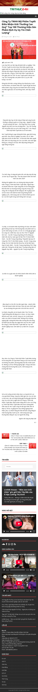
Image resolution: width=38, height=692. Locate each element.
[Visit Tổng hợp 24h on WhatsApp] (9, 544)
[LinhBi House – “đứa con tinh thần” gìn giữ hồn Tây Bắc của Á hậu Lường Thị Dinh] (19, 479)
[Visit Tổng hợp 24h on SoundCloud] (3, 544)
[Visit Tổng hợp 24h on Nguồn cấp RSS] (15, 544)
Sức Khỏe (4, 676)
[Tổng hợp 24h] (19, 5)
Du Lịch (4, 658)
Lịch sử (4, 673)
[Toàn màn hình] (34, 531)
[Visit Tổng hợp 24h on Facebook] (6, 544)
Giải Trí (4, 661)
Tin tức (4, 682)
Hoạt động (5, 667)
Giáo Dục (4, 664)
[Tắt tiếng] (31, 531)
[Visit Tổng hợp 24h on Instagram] (12, 544)
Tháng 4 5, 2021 (7, 36)
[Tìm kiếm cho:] (19, 466)
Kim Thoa (16, 36)
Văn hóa (4, 685)
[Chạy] (4, 531)
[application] (19, 523)
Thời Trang (5, 679)
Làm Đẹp (4, 670)
